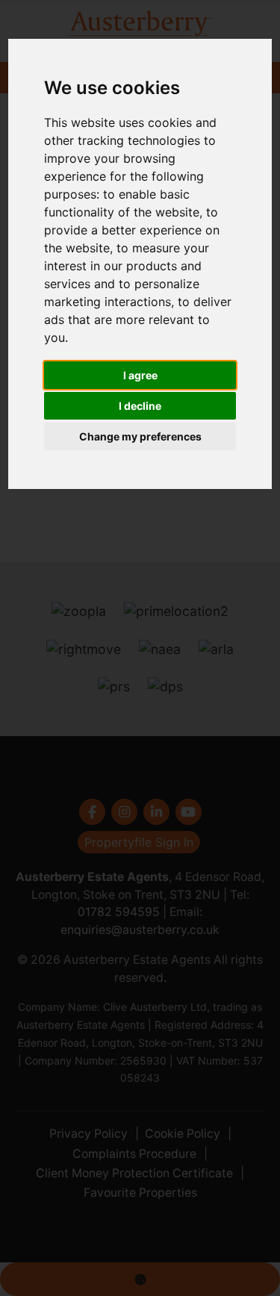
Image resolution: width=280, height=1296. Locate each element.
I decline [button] (140, 405)
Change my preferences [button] (140, 436)
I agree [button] (140, 375)
